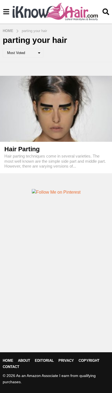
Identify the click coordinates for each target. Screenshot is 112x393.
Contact (11, 367)
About (24, 361)
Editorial (44, 361)
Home (8, 361)
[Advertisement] (56, 283)
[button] (6, 11)
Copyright (89, 361)
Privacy (66, 361)
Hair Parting (22, 149)
